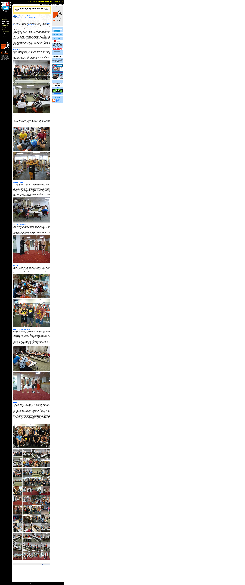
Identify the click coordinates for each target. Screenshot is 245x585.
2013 (17, 24)
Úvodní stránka (5, 13)
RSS (34, 583)
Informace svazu (5, 15)
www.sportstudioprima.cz (57, 87)
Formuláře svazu (5, 23)
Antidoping (4, 36)
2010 (47, 23)
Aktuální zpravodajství (59, 45)
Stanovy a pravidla (6, 21)
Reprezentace (5, 35)
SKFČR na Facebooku (57, 34)
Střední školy (5, 19)
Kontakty (60, 4)
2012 (14, 24)
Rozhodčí (4, 27)
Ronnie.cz (57, 58)
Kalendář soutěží (5, 17)
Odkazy (3, 38)
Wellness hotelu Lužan (31, 24)
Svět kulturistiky (57, 51)
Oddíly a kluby (5, 33)
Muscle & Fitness (57, 43)
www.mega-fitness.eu (57, 93)
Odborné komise (5, 31)
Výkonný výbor (5, 25)
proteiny (59, 60)
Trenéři (3, 29)
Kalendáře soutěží (45, 4)
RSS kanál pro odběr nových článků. (58, 100)
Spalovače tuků (54, 60)
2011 (49, 23)
